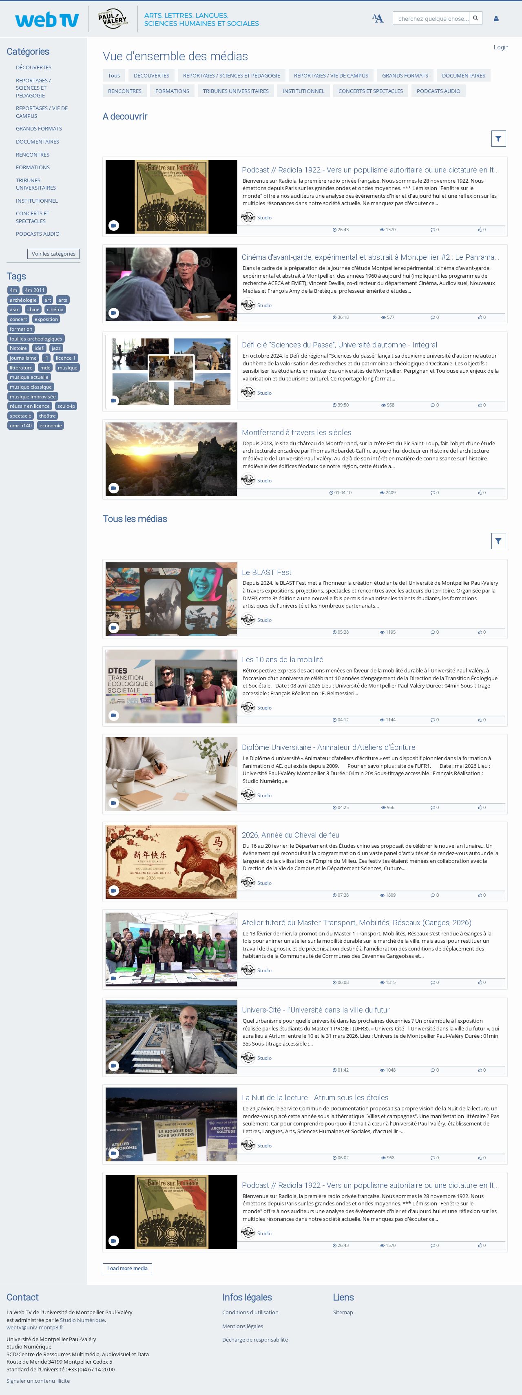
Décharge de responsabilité (255, 1339)
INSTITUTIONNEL (37, 200)
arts (62, 299)
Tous (114, 75)
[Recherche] (476, 17)
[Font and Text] (378, 18)
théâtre (47, 415)
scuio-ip (66, 405)
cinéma (55, 309)
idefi (39, 348)
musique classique (31, 386)
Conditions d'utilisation (250, 1312)
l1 (46, 357)
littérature (21, 367)
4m (13, 290)
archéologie (23, 299)
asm (15, 309)
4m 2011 (35, 290)
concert (18, 319)
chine (33, 309)
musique (67, 367)
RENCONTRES (32, 154)
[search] (431, 17)
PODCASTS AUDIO (38, 233)
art (47, 299)
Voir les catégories (53, 253)
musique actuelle (29, 377)
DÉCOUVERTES (33, 67)
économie (51, 425)
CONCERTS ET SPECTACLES (32, 217)
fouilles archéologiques (36, 338)
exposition (46, 319)
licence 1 (66, 357)
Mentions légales (242, 1326)
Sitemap (343, 1312)
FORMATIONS (33, 167)
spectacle (20, 415)
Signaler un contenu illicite (38, 1380)
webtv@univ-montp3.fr (35, 1327)
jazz (56, 348)
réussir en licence (30, 405)
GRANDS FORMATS (39, 128)
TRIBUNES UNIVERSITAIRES (36, 184)
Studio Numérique (82, 1320)
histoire (18, 348)
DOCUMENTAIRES (37, 141)
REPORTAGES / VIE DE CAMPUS (42, 111)
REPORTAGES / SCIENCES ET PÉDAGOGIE (33, 88)
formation (21, 328)
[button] (499, 138)
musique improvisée (33, 396)
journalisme (23, 357)
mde (45, 367)
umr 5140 (21, 425)
